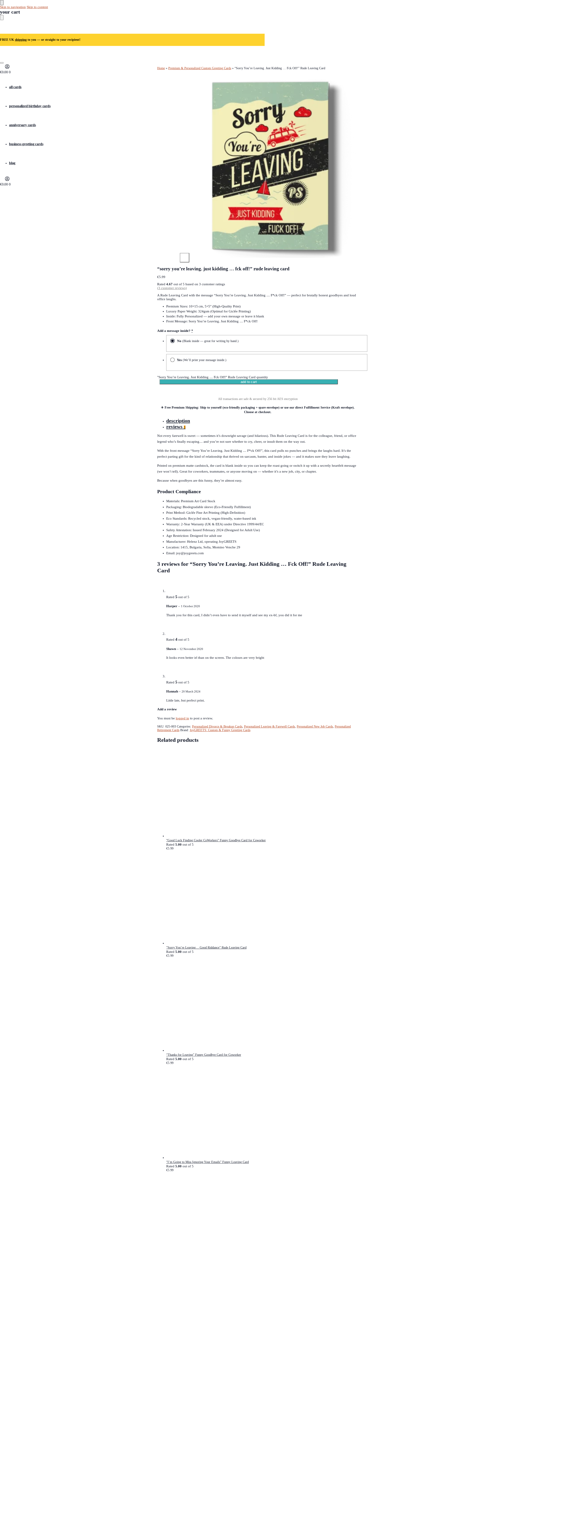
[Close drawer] (2, 17)
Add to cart (249, 382)
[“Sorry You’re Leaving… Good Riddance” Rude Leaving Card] (262, 899)
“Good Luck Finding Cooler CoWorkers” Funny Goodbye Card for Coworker (216, 840)
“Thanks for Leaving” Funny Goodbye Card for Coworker (203, 1054)
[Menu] (2, 63)
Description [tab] (178, 420)
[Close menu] (2, 2)
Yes (201, 360)
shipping (21, 39)
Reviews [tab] (175, 426)
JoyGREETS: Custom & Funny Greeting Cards (220, 730)
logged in (182, 718)
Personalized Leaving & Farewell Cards (269, 726)
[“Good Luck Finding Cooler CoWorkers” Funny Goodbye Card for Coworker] (262, 792)
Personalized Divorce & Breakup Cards (217, 726)
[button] (5, 72)
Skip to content (37, 7)
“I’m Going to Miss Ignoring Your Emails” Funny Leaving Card (207, 1162)
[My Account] (7, 68)
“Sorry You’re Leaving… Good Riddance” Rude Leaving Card (206, 947)
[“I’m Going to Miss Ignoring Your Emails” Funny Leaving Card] (262, 1114)
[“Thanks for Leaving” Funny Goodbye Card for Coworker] (262, 1006)
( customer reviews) (172, 288)
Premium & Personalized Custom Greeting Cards (199, 68)
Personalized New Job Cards (315, 726)
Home (161, 68)
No (207, 341)
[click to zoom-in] (269, 168)
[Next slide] (184, 257)
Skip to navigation (13, 7)
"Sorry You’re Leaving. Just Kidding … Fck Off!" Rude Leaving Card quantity (212, 377)
